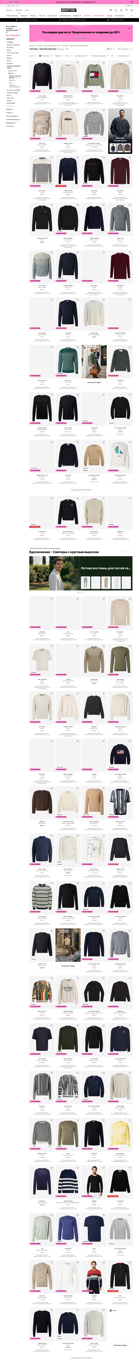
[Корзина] (132, 10)
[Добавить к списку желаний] (51, 63)
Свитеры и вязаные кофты (52, 45)
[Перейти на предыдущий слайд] (121, 552)
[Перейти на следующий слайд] (131, 552)
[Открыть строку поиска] (130, 16)
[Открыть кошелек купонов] (110, 10)
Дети (27, 10)
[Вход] (116, 10)
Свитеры (65, 45)
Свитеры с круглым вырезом (79, 45)
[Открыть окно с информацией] (132, 2)
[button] (111, 48)
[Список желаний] (126, 10)
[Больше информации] (42, 105)
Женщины (9, 10)
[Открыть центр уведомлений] (121, 10)
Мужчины (19, 10)
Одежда (39, 45)
